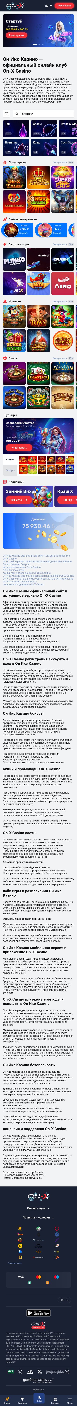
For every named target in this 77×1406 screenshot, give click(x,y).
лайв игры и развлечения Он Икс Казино (27, 572)
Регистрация (64, 5)
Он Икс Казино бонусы (16, 564)
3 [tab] (39, 44)
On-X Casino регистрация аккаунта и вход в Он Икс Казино (37, 561)
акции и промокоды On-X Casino (22, 567)
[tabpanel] (38, 30)
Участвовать (19, 447)
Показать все (15, 1263)
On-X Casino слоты (14, 570)
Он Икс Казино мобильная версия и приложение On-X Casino (38, 575)
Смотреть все (63, 162)
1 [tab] (35, 44)
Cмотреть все (63, 244)
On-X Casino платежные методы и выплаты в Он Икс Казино (38, 578)
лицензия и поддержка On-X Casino (23, 584)
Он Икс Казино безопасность (20, 581)
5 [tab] (42, 44)
